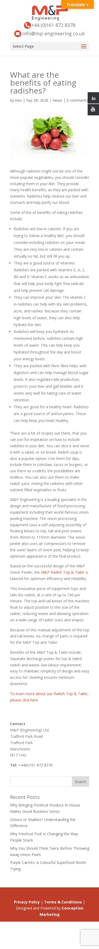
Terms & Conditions (63, 901)
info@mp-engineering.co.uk (53, 33)
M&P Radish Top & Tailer (62, 572)
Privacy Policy (27, 901)
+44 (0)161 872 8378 (53, 25)
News (57, 100)
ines (18, 100)
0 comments (77, 100)
